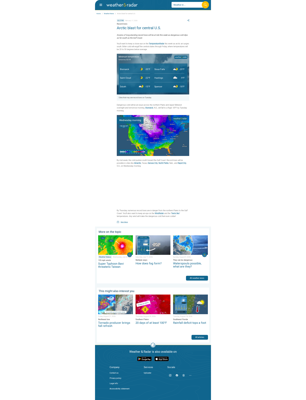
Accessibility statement (119, 389)
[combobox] (188, 5)
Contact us (114, 373)
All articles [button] (199, 337)
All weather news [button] (197, 278)
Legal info (114, 383)
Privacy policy (115, 378)
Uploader (147, 373)
